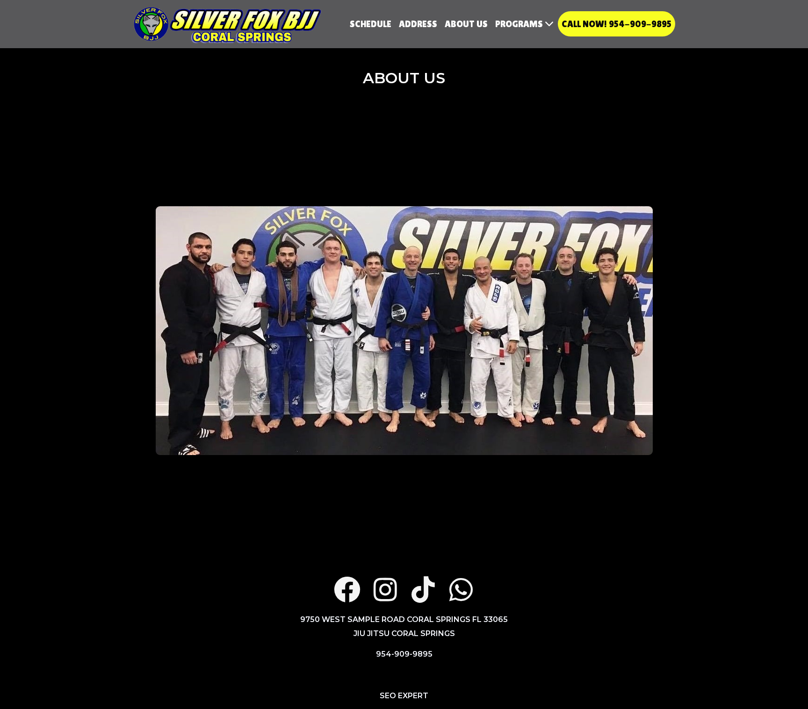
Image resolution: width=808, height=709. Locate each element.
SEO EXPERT (404, 695)
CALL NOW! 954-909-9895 (616, 24)
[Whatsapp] (460, 589)
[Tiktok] (423, 589)
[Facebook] (347, 589)
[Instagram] (385, 589)
